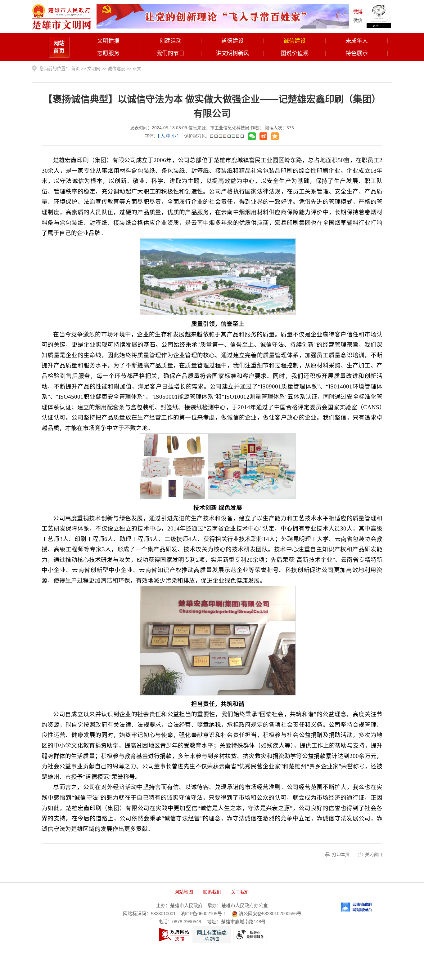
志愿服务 (108, 53)
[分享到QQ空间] (275, 136)
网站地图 (183, 891)
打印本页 (341, 854)
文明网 (93, 68)
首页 (75, 68)
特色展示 (356, 53)
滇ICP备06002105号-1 (203, 913)
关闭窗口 (373, 854)
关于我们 (240, 891)
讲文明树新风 (232, 53)
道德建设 (232, 41)
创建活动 (170, 41)
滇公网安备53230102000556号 (269, 913)
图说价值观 (295, 53)
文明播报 (108, 41)
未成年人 (356, 41)
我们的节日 (170, 53)
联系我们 (212, 891)
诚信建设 (294, 41)
